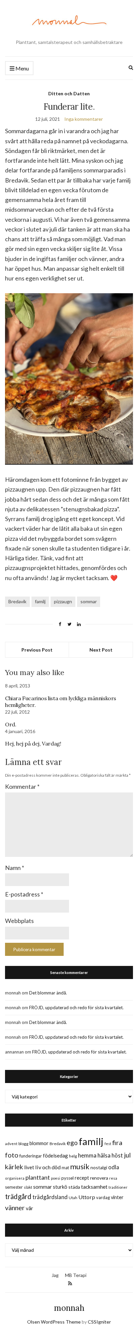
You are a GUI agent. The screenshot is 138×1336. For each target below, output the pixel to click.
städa (74, 1187)
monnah (69, 1308)
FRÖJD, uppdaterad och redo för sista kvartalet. (76, 1007)
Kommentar (22, 786)
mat (65, 1167)
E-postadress (24, 894)
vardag (103, 1197)
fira (117, 1142)
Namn (14, 867)
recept (82, 1178)
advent (11, 1143)
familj (40, 601)
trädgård (18, 1196)
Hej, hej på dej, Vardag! (33, 743)
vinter (117, 1197)
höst (117, 1155)
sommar (88, 601)
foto (11, 1155)
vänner (15, 1207)
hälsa (104, 1155)
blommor (39, 1143)
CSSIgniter (99, 1322)
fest (108, 1143)
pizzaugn (63, 601)
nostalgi (98, 1167)
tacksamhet (94, 1187)
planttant (37, 1177)
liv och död (48, 1167)
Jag (55, 1275)
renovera (99, 1178)
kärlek (14, 1167)
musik (79, 1166)
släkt (28, 1187)
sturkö (60, 1187)
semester (14, 1187)
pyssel (67, 1178)
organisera (14, 1178)
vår (29, 1208)
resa (113, 1178)
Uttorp (86, 1197)
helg (73, 1156)
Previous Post (37, 650)
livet (29, 1167)
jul (127, 1155)
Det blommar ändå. (48, 992)
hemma (87, 1155)
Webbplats (19, 920)
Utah (73, 1197)
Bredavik (17, 601)
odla (113, 1167)
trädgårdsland (50, 1197)
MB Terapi (75, 1275)
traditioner (118, 1187)
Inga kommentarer (83, 119)
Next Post (101, 650)
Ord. (10, 724)
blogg (23, 1143)
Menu (21, 68)
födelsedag (55, 1155)
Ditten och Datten (69, 93)
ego (72, 1142)
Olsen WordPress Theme (54, 1322)
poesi (55, 1178)
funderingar (30, 1156)
